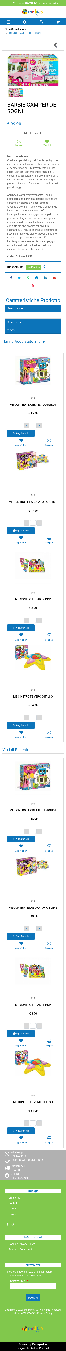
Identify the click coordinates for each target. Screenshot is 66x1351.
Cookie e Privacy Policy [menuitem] (22, 1244)
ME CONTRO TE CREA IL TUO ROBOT (33, 404)
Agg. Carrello (22, 433)
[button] (33, 69)
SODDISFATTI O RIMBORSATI (28, 1160)
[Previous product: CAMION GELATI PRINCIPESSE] (55, 45)
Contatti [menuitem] (13, 1203)
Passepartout (40, 1344)
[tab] (33, 308)
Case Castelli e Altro (16, 29)
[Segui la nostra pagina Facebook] (7, 1224)
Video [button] (11, 330)
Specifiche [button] (14, 322)
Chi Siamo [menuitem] (14, 1197)
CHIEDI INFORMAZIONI (19, 1175)
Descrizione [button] (15, 308)
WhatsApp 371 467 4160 (19, 1154)
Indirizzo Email (19, 1281)
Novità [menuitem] (12, 1214)
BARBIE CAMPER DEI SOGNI (25, 33)
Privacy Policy (44, 1313)
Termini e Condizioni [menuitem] (20, 1249)
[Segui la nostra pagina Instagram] (12, 1224)
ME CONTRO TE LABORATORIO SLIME (33, 502)
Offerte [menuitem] (12, 1208)
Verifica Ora (34, 267)
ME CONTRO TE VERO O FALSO (33, 696)
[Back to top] (57, 1342)
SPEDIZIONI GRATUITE (18, 1168)
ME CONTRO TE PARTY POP (33, 599)
